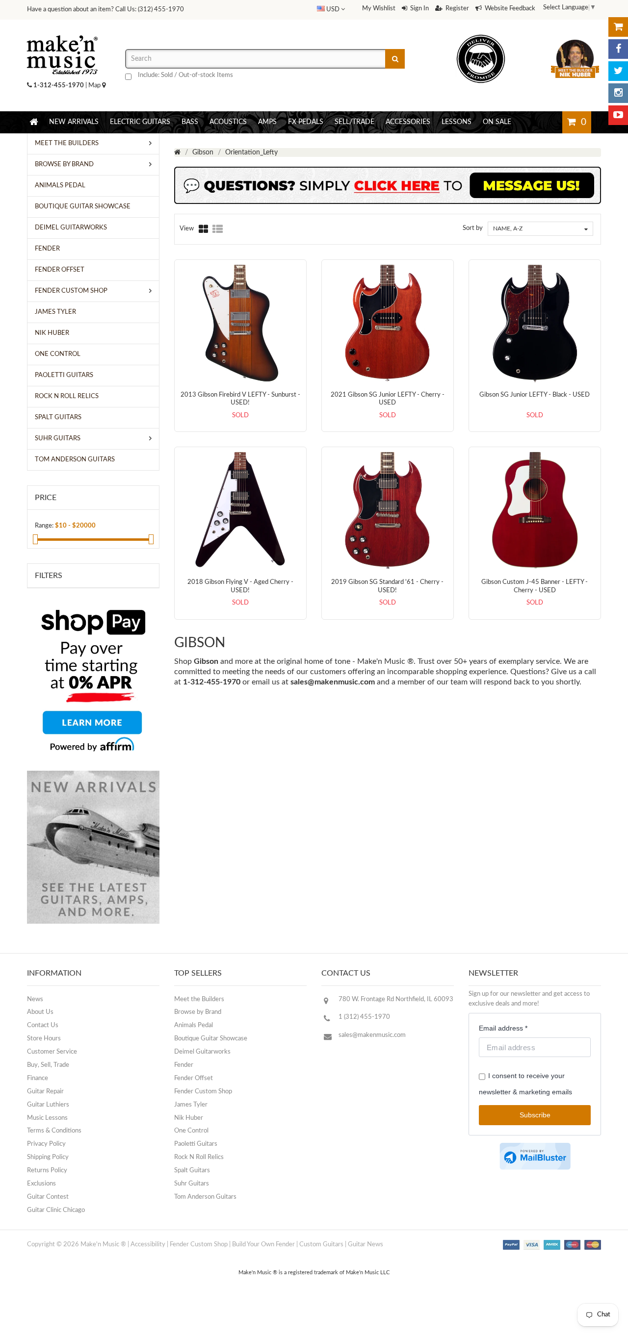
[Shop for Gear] (618, 27)
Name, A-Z (508, 228)
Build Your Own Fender (263, 1244)
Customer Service (52, 1052)
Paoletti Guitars (195, 1144)
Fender (183, 1065)
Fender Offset (193, 1078)
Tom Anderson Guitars (205, 1197)
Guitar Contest (48, 1197)
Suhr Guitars (191, 1184)
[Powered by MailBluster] (535, 1156)
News (35, 999)
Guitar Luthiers (48, 1105)
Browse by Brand (197, 1012)
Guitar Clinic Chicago (56, 1210)
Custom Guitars (321, 1244)
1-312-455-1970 (58, 85)
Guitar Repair (45, 1091)
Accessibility (148, 1244)
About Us (40, 1012)
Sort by (473, 228)
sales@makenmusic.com (332, 682)
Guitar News (365, 1244)
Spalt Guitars (192, 1170)
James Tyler (191, 1105)
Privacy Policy (46, 1144)
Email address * (503, 1028)
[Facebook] (618, 49)
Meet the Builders (199, 999)
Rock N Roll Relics (199, 1157)
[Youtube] (618, 115)
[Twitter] (618, 71)
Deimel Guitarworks (202, 1052)
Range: (44, 526)
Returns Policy (47, 1170)
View (187, 229)
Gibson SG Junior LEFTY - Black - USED (534, 395)
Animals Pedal (193, 1025)
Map (95, 85)
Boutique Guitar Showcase (210, 1038)
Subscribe (535, 1115)
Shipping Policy (48, 1157)
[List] (217, 229)
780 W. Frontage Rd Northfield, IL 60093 (396, 999)
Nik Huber (188, 1118)
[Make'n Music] (62, 32)
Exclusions (41, 1184)
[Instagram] (618, 93)
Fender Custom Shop (203, 1091)
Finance (37, 1078)
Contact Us (42, 1025)
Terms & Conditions (54, 1131)
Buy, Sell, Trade (48, 1065)
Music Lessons (47, 1118)
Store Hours (44, 1038)
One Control (191, 1131)
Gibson (202, 152)
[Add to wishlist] (250, 411)
